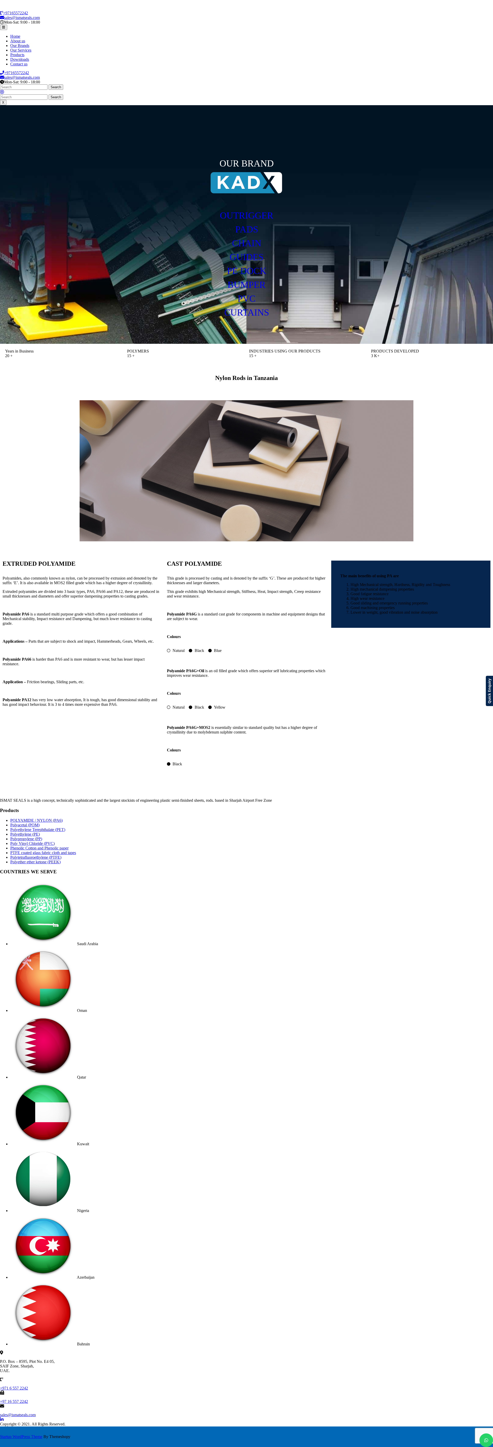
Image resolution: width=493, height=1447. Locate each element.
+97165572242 (15, 13)
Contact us (18, 64)
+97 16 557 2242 (14, 1401)
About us (17, 41)
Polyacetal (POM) (25, 825)
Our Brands (19, 45)
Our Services (20, 50)
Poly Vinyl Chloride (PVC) (32, 843)
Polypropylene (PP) (26, 839)
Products (17, 55)
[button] (246, 224)
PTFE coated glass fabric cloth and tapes (43, 852)
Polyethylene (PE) (25, 834)
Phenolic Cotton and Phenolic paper (39, 848)
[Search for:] (24, 87)
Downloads (19, 59)
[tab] (3, 27)
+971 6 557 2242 (14, 1388)
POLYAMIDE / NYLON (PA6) (36, 820)
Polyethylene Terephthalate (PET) (37, 829)
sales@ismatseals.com (22, 17)
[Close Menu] (2, 92)
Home (15, 36)
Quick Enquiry (489, 690)
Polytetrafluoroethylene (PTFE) (35, 857)
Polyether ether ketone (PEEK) (35, 862)
